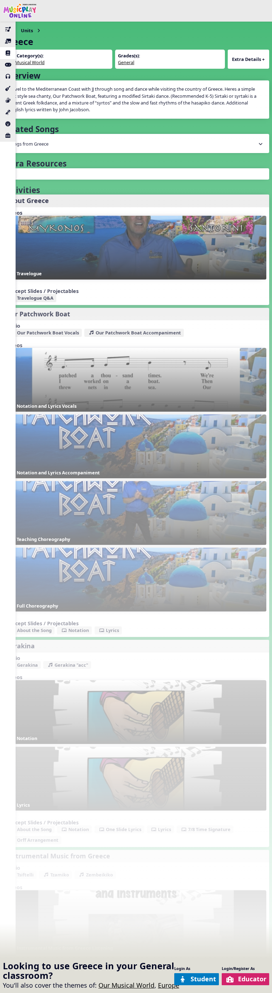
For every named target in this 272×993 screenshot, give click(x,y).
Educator (252, 979)
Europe (168, 985)
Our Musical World (126, 985)
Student (203, 979)
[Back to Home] (20, 11)
